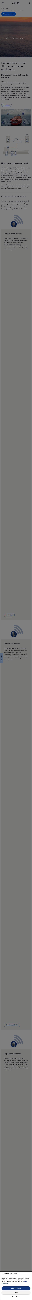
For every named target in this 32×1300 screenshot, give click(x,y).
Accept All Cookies (16, 1288)
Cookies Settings (16, 1297)
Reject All (16, 1292)
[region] (16, 1285)
